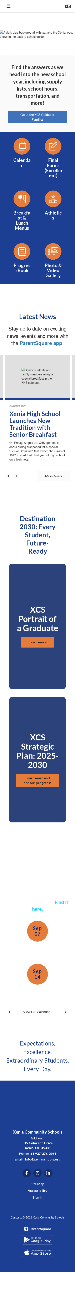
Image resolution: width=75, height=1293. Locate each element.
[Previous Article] (8, 476)
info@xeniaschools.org (42, 1159)
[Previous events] (9, 1012)
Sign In (37, 1197)
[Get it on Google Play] (37, 1240)
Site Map (37, 1184)
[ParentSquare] (37, 1229)
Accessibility (37, 1190)
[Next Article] (17, 476)
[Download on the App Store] (37, 1252)
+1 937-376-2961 (43, 1153)
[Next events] (65, 1012)
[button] (68, 6)
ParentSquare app (41, 342)
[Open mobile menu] (8, 6)
